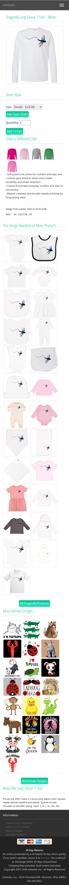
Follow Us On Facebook (19, 823)
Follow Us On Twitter (18, 827)
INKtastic (46, 858)
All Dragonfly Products (34, 603)
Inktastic (9, 5)
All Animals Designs (34, 781)
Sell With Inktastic (16, 834)
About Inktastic (14, 831)
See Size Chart (17, 114)
